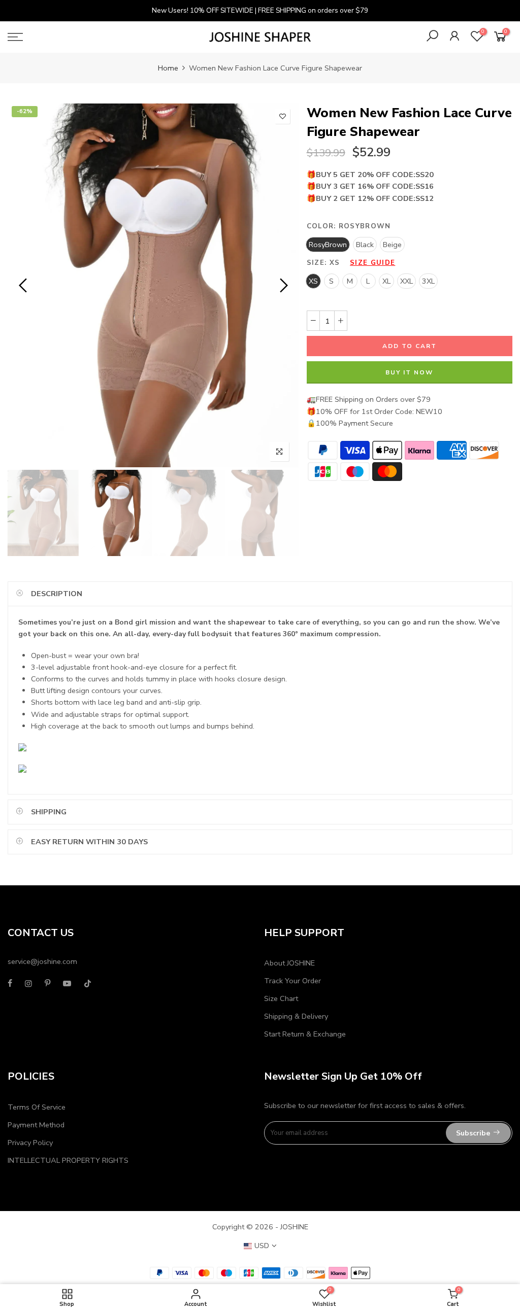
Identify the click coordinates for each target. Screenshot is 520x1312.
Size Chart (281, 998)
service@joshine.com (42, 961)
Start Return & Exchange (305, 1034)
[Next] (282, 285)
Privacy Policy (30, 1142)
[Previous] (24, 285)
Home (168, 68)
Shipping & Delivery (296, 1016)
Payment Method (36, 1125)
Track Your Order (292, 981)
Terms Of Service (37, 1107)
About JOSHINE (289, 963)
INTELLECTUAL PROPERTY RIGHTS (68, 1160)
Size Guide (372, 262)
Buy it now (409, 372)
